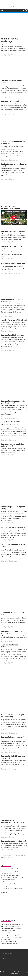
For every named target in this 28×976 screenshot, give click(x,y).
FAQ (4, 959)
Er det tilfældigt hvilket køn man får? (10, 941)
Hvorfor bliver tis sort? (6, 881)
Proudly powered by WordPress (8, 971)
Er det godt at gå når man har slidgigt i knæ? (12, 877)
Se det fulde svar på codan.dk (7, 114)
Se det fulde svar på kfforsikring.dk (8, 179)
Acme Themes (15, 973)
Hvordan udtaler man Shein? (8, 879)
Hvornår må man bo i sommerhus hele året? (12, 924)
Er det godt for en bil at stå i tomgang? (11, 875)
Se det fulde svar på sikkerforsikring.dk (9, 350)
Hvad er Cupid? (5, 886)
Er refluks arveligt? (5, 939)
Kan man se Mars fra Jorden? (8, 930)
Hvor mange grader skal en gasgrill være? (11, 935)
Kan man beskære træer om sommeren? (11, 928)
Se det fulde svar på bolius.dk (7, 837)
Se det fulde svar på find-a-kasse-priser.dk (10, 273)
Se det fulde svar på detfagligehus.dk (9, 733)
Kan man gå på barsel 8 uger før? (9, 868)
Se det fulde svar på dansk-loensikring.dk (10, 55)
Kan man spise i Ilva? (6, 932)
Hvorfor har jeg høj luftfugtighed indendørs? (7, 856)
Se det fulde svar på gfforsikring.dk (8, 440)
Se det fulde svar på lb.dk (6, 97)
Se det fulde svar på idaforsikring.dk (9, 561)
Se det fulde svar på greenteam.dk (8, 851)
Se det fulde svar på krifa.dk (7, 331)
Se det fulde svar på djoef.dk (7, 641)
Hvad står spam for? (20, 855)
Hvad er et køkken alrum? (7, 873)
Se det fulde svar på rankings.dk (8, 524)
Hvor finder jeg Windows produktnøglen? (11, 937)
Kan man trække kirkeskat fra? (8, 884)
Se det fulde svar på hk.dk (6, 541)
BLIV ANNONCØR (7, 964)
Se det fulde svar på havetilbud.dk (8, 769)
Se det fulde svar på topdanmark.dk (9, 160)
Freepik (9, 953)
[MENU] (26, 10)
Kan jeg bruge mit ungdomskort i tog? (10, 926)
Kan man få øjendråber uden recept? (10, 943)
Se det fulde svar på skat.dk (7, 260)
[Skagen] (2, 10)
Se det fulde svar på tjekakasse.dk (8, 627)
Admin (3, 44)
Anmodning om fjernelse (7, 54)
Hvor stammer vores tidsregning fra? (10, 871)
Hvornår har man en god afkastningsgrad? (11, 888)
